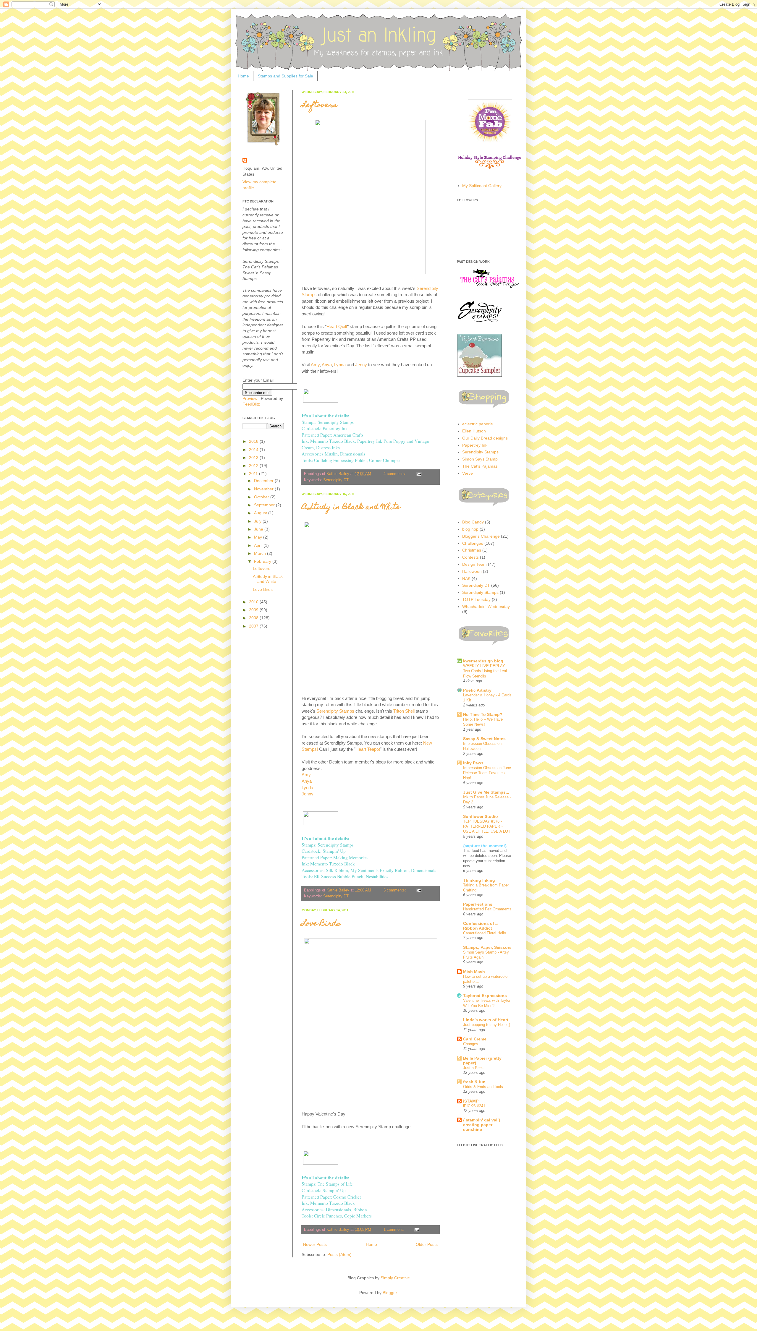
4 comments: (395, 474)
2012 (254, 465)
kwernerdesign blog (483, 661)
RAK (466, 578)
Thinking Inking (479, 880)
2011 (254, 473)
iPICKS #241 (474, 1106)
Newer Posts (315, 1244)
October (262, 497)
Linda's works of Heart (485, 1019)
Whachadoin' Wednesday (486, 606)
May (258, 537)
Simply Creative (395, 1277)
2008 (254, 617)
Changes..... (473, 1044)
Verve (467, 473)
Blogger (390, 1292)
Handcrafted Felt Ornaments (487, 909)
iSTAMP (470, 1101)
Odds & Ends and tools (483, 1086)
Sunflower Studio (480, 816)
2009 (254, 609)
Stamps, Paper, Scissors (487, 947)
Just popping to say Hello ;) (486, 1024)
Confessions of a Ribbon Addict (480, 925)
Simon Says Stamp (480, 459)
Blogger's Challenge (481, 536)
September (265, 504)
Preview (249, 398)
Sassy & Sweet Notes (484, 738)
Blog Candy (473, 522)
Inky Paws (473, 763)
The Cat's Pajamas (480, 466)
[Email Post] (419, 474)
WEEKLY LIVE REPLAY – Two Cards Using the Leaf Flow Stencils (485, 671)
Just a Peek (473, 1068)
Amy (315, 364)
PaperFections (477, 904)
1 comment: (394, 1230)
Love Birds (321, 924)
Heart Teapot (367, 749)
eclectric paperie (477, 423)
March (260, 553)
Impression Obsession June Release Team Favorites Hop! (487, 773)
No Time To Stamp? (482, 714)
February (263, 561)
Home (243, 76)
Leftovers (319, 105)
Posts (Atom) (339, 1254)
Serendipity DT (336, 480)
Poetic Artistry (477, 690)
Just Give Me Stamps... (486, 792)
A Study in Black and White (351, 507)
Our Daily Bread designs (485, 438)
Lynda (340, 364)
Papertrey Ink (474, 445)
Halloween (472, 571)
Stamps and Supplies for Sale (285, 76)
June (259, 529)
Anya (327, 364)
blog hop (470, 529)
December (264, 480)
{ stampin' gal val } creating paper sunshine (481, 1125)
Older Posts (427, 1244)
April (258, 545)
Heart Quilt (336, 326)
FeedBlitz (251, 404)
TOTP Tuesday (476, 599)
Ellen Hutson (474, 431)
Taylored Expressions (485, 995)
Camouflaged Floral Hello (484, 933)
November (264, 489)
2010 (254, 601)
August (261, 512)
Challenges (472, 543)
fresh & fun (474, 1081)
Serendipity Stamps (335, 711)
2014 (254, 449)
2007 (254, 626)
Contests (470, 557)
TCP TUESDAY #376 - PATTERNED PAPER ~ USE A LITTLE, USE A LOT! (487, 826)
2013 (254, 457)
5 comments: (395, 890)
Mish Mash (474, 971)
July (258, 521)
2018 (254, 441)
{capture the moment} (485, 845)
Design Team (474, 564)
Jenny (361, 364)
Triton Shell (404, 711)
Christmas (471, 550)
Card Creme (474, 1039)
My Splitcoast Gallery (482, 185)
